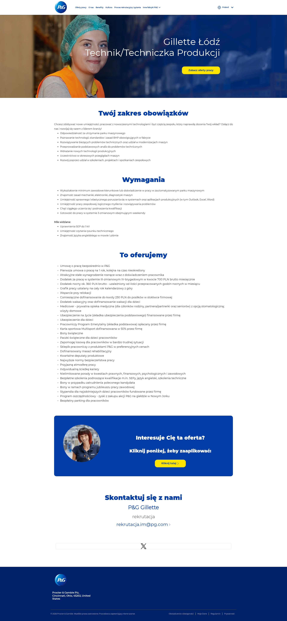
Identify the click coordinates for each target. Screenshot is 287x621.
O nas (91, 7)
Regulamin (215, 614)
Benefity (99, 7)
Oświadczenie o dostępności (181, 614)
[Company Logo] (63, 7)
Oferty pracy (80, 7)
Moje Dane (202, 614)
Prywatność (229, 614)
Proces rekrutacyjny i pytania (127, 7)
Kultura (109, 7)
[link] (143, 546)
